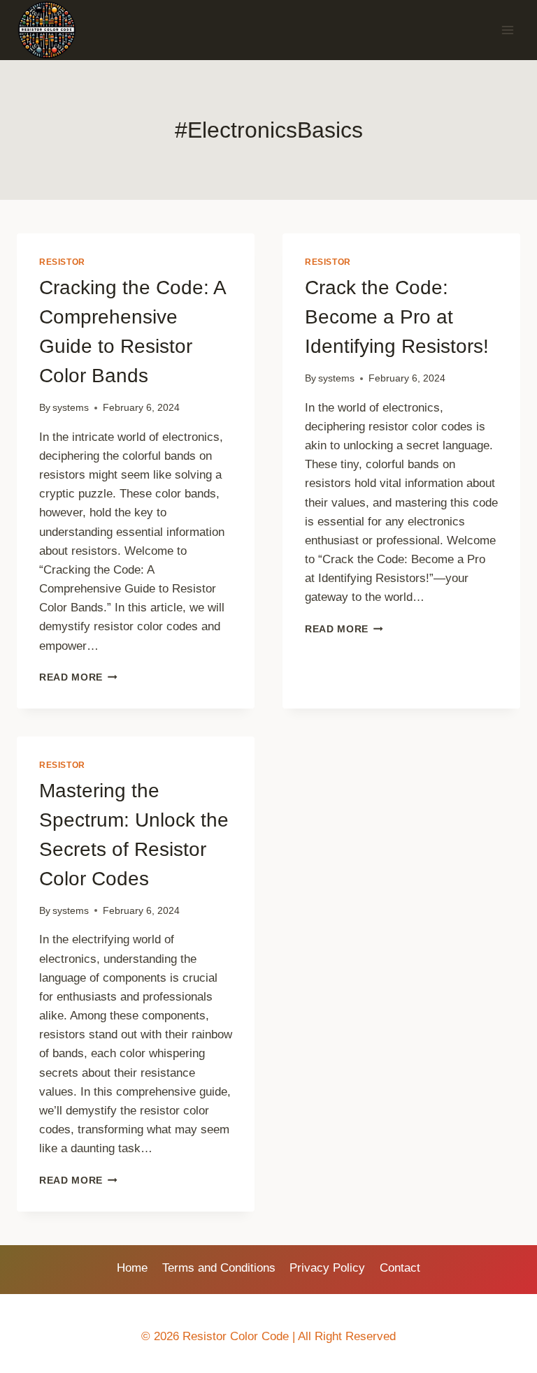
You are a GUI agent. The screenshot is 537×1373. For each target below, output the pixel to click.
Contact (400, 1267)
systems (70, 407)
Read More (78, 677)
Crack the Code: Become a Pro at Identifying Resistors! (397, 317)
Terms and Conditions (218, 1267)
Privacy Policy (327, 1267)
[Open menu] (507, 30)
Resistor (62, 262)
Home (132, 1267)
